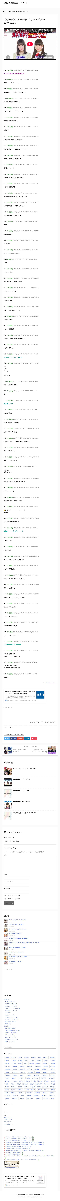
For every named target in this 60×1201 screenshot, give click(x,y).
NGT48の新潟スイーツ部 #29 (15, 933)
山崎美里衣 (7, 1075)
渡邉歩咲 (32, 1084)
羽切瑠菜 (33, 1089)
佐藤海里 (14, 1060)
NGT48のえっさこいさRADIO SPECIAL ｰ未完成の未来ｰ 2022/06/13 (24, 942)
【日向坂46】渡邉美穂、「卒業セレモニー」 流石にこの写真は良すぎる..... (21, 1159)
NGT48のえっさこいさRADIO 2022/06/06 (18, 938)
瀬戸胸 (8, 1023)
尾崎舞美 (38, 1072)
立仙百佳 (26, 1089)
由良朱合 (26, 1087)
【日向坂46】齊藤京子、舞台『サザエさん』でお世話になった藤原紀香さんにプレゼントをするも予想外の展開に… (30, 1156)
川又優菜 (52, 1075)
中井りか (20, 1057)
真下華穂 (39, 1087)
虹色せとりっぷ (10, 1041)
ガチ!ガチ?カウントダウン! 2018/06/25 (24, 768)
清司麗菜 (12, 1084)
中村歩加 (33, 1057)
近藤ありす (15, 1095)
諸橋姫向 (52, 1092)
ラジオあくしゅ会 (11, 1010)
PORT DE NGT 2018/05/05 (21, 802)
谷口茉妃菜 (7, 1095)
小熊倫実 (7, 1072)
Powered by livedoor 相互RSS (12, 1167)
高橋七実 (14, 1098)
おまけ (7, 1026)
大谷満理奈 (38, 1066)
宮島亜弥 (22, 1069)
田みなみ (46, 1084)
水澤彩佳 (46, 1081)
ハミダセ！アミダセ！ (11, 1019)
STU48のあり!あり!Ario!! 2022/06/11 (17, 947)
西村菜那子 (29, 1092)
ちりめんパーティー (11, 1017)
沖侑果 (6, 1084)
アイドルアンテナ (8, 1121)
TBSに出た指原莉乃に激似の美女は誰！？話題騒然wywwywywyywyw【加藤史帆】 (23, 1150)
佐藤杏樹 (7, 1060)
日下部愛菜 (52, 1078)
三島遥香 (7, 1057)
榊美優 (40, 1081)
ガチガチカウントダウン (38, 722)
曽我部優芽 (7, 1081)
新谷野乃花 (43, 1078)
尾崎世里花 (30, 1072)
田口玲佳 (13, 1087)
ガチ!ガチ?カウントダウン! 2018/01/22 (24, 813)
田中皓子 (53, 1084)
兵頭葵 (32, 1060)
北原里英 (52, 1060)
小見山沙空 (14, 1072)
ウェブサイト (7, 888)
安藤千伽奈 (7, 1069)
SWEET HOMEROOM (11, 1004)
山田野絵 (15, 1075)
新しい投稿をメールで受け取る (12, 899)
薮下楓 (6, 1092)
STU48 (7, 1012)
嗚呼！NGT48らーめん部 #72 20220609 (18, 956)
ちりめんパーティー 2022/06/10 (16, 952)
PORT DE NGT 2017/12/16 (20, 790)
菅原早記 (53, 1089)
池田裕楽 (53, 1081)
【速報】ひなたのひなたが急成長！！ (13, 1152)
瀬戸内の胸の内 (10, 1021)
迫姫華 (22, 1095)
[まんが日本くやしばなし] (11, 1163)
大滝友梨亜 (29, 1066)
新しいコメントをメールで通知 (12, 895)
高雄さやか (30, 1098)
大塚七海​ (22, 1066)
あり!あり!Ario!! (10, 1015)
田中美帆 (7, 1087)
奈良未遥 (52, 1066)
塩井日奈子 (7, 1066)
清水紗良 (19, 1084)
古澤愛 (19, 1063)
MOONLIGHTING (10, 1028)
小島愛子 (52, 1069)
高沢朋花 (22, 1098)
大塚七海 (15, 1066)
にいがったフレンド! (11, 1037)
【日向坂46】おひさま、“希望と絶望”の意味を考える (17, 1148)
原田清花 (13, 1063)
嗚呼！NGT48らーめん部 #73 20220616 (17, 929)
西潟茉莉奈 (37, 1092)
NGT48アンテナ (8, 1119)
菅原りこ (46, 1089)
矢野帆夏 (45, 1087)
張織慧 (28, 1078)
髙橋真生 (45, 1098)
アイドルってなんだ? (11, 1039)
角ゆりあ (45, 1092)
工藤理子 (14, 1078)
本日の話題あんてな (9, 1124)
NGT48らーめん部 (10, 1032)
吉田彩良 (45, 1063)
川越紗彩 (7, 1078)
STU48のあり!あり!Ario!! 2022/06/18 (17, 919)
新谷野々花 (35, 1078)
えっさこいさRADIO (11, 1006)
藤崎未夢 (53, 722)
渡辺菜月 (25, 1084)
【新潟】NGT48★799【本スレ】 (51, 682)
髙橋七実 (38, 1098)
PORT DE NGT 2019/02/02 (21, 779)
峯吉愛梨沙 (36, 1075)
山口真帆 (52, 1072)
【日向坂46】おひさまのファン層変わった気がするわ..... (17, 1146)
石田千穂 (7, 1089)
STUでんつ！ (10, 1035)
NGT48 (7, 999)
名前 (5, 874)
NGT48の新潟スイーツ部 (12, 1030)
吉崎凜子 (38, 1063)
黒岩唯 (52, 1098)
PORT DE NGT (10, 1001)
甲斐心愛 (32, 1087)
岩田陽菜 (29, 1075)
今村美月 (45, 1057)
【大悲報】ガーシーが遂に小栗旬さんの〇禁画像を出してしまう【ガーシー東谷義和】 (24, 1142)
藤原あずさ (13, 1092)
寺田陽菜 (37, 1069)
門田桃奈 (44, 1095)
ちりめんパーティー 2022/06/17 (16, 924)
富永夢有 (29, 1069)
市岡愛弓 (21, 1078)
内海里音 (39, 1060)
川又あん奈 (45, 1075)
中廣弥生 (26, 1057)
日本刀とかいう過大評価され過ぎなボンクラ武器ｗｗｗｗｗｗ (19, 1137)
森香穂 (34, 1081)
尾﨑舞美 (45, 1072)
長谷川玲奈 (36, 1095)
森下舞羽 (28, 1081)
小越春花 (22, 1072)
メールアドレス (8, 881)
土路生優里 (52, 1063)
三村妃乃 (13, 1057)
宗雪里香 (15, 1069)
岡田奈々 (22, 1075)
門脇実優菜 (52, 1095)
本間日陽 (14, 1081)
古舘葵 (25, 1063)
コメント (6, 855)
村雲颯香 (21, 1081)
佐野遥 (20, 1060)
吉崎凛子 (31, 1063)
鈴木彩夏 (29, 1095)
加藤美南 (48, 722)
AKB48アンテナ (8, 1117)
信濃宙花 (26, 1060)
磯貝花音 (13, 1089)
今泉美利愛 (52, 1057)
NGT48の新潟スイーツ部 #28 (15, 961)
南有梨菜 (7, 1063)
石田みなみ (52, 1087)
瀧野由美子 (39, 1084)
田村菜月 (20, 1087)
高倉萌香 (7, 1098)
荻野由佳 (40, 1089)
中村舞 (39, 1057)
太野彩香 (45, 1066)
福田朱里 (20, 1089)
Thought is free (38, 1197)
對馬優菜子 (44, 1069)
